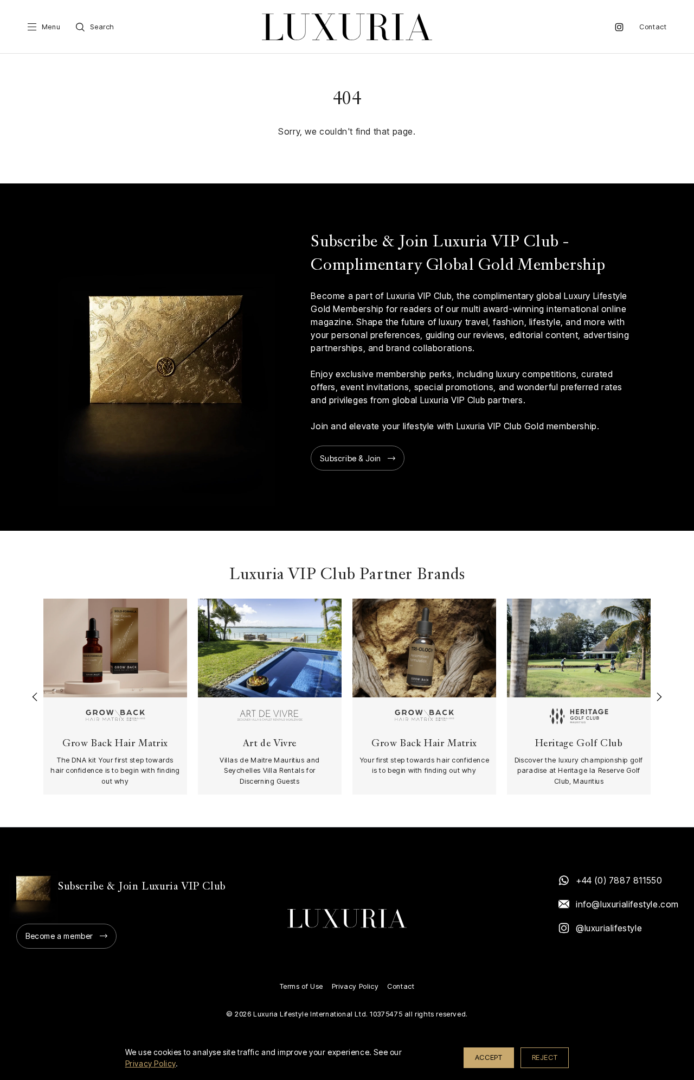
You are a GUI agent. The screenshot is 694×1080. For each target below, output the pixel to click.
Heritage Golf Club (579, 744)
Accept (489, 1057)
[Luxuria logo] (347, 27)
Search (102, 27)
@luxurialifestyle (609, 928)
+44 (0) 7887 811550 (619, 880)
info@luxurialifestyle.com (627, 904)
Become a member (59, 936)
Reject (545, 1057)
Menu (51, 27)
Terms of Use (301, 986)
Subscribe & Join (350, 458)
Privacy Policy (355, 986)
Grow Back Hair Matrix (115, 744)
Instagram (619, 27)
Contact (652, 27)
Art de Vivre (270, 744)
